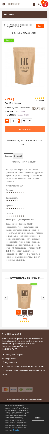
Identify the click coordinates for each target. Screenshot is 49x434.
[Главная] (4, 25)
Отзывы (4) (18, 156)
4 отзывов (40, 101)
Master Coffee (38, 399)
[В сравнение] (29, 121)
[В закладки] (24, 121)
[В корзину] (18, 312)
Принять (38, 418)
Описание (8, 156)
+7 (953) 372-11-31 (11, 363)
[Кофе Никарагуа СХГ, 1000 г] (24, 66)
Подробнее (16, 430)
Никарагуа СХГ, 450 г (24, 316)
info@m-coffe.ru (10, 359)
